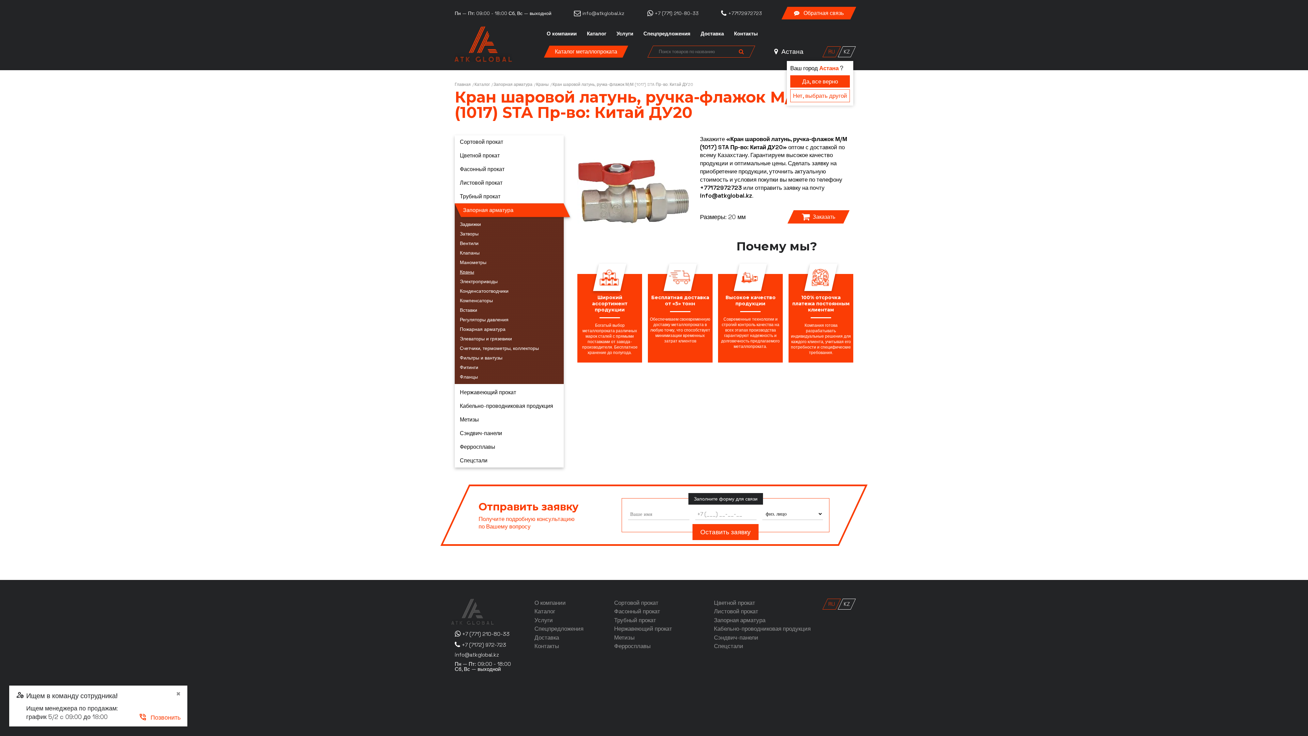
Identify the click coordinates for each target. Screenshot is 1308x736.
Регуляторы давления (484, 320)
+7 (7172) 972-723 (484, 645)
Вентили (469, 243)
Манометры (473, 262)
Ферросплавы (477, 446)
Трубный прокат (480, 196)
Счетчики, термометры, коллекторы (499, 348)
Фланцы (469, 377)
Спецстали (473, 460)
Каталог (596, 33)
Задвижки (470, 224)
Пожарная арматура (482, 329)
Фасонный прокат (482, 169)
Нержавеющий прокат (488, 392)
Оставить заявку (725, 532)
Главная (463, 84)
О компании (562, 33)
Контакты (746, 33)
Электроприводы (479, 281)
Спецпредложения (666, 33)
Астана (792, 51)
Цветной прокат (480, 155)
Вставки (468, 310)
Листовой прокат (481, 182)
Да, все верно (820, 81)
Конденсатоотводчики (484, 291)
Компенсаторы (476, 300)
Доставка (712, 33)
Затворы (469, 234)
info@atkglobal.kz (726, 195)
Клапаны (470, 253)
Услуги (625, 33)
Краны (542, 84)
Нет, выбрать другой (820, 95)
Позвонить (160, 717)
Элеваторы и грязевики (486, 339)
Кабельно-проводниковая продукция (506, 406)
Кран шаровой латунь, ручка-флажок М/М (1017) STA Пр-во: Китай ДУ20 (622, 84)
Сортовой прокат (481, 141)
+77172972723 (721, 187)
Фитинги (469, 367)
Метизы (469, 419)
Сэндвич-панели (481, 433)
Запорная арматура (513, 84)
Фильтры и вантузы (481, 358)
